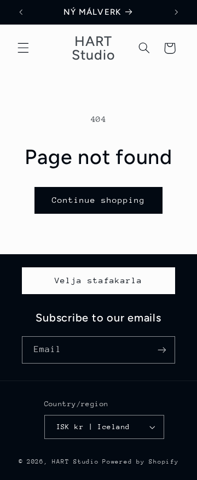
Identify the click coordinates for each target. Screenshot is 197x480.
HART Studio (75, 461)
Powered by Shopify (140, 461)
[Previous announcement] (21, 12)
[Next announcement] (176, 12)
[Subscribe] (162, 349)
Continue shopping (99, 199)
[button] (23, 48)
